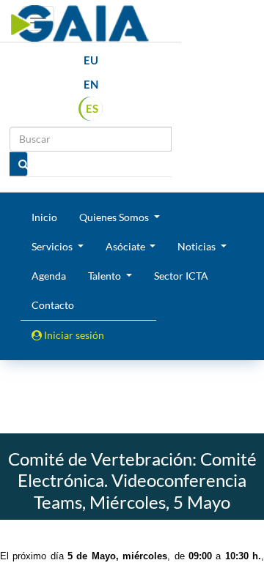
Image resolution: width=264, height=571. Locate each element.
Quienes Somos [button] (115, 217)
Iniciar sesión (73, 335)
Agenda (49, 275)
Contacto (53, 305)
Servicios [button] (53, 246)
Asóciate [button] (126, 246)
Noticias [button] (197, 246)
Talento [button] (105, 275)
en (91, 84)
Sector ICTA (181, 275)
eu (91, 60)
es (92, 108)
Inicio (44, 217)
